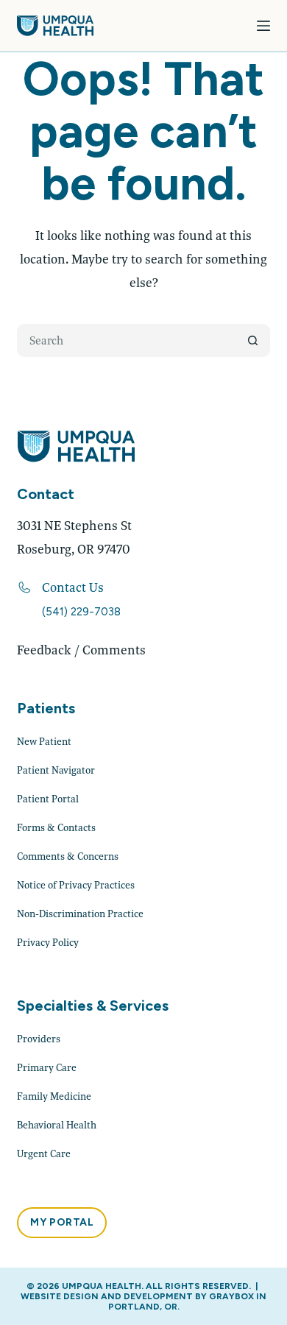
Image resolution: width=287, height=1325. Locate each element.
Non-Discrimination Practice (80, 913)
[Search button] (253, 340)
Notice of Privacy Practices (76, 884)
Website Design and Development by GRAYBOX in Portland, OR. (143, 1301)
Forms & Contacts (56, 827)
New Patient (44, 741)
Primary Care (47, 1067)
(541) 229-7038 (81, 611)
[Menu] (263, 25)
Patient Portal (48, 798)
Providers (38, 1038)
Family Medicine (54, 1096)
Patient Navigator (56, 770)
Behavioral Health (56, 1124)
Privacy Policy (48, 942)
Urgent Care (44, 1153)
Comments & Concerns (67, 856)
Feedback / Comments (81, 649)
